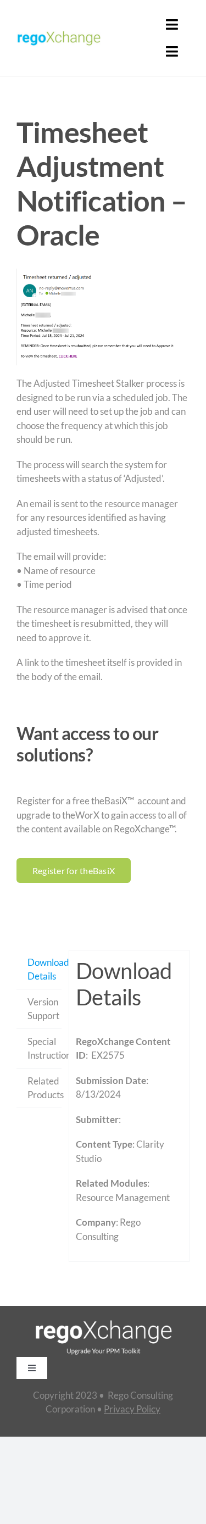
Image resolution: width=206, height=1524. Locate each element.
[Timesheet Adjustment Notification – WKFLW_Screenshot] (103, 317)
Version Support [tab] (43, 1009)
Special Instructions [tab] (44, 1048)
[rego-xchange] (58, 31)
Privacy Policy (132, 1409)
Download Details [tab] (44, 969)
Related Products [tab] (44, 1088)
